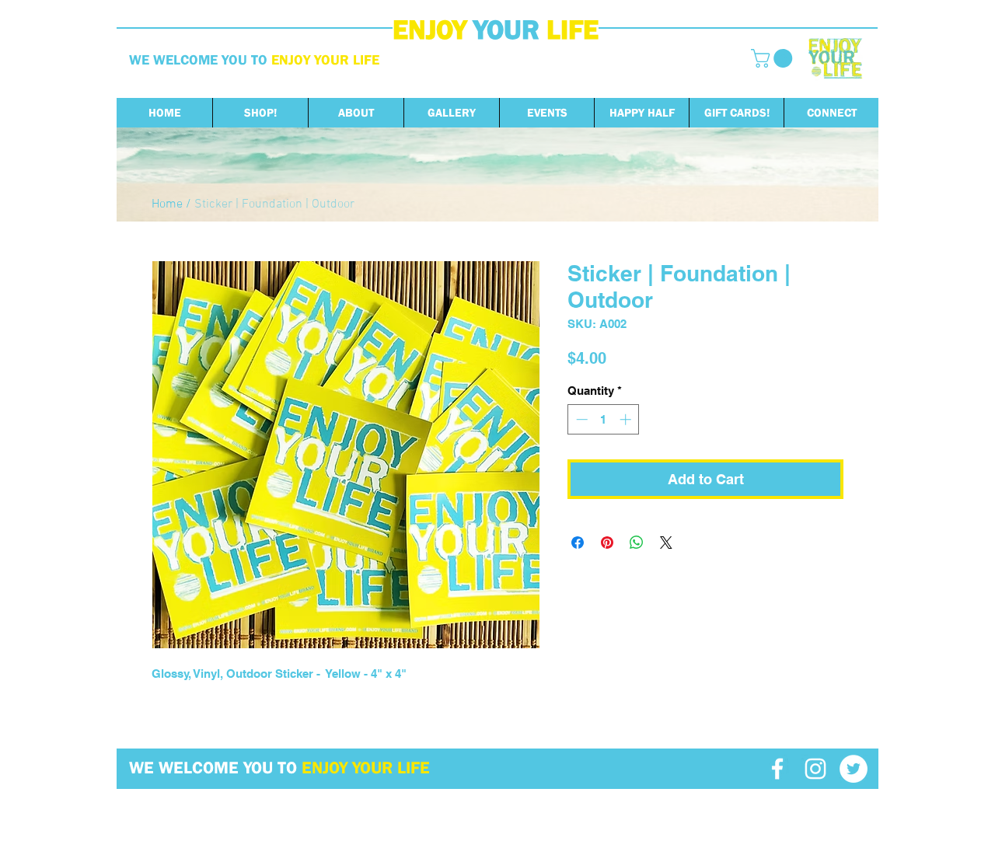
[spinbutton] (603, 419)
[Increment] (626, 419)
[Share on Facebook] (577, 542)
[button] (774, 58)
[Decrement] (580, 419)
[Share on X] (666, 542)
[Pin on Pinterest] (607, 542)
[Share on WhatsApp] (636, 542)
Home (167, 204)
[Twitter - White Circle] (854, 769)
